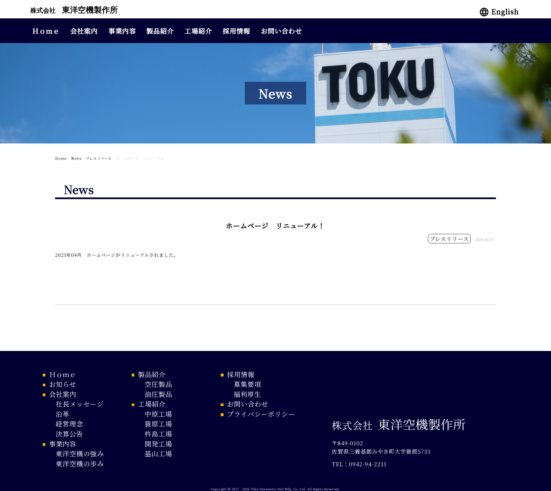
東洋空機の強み (80, 453)
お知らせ (62, 384)
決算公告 (69, 433)
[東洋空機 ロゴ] (73, 14)
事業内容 (122, 31)
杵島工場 (158, 433)
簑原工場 (158, 423)
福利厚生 (247, 394)
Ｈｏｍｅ (46, 31)
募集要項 (247, 384)
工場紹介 (198, 31)
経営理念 (69, 423)
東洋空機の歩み (80, 463)
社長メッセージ (80, 404)
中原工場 (158, 414)
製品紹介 (160, 31)
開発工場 (158, 444)
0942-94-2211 (368, 464)
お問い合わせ (281, 31)
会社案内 (84, 31)
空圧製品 (158, 384)
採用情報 (236, 31)
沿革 (62, 414)
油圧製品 (158, 394)
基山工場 (158, 453)
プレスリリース (449, 238)
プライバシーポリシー (261, 414)
